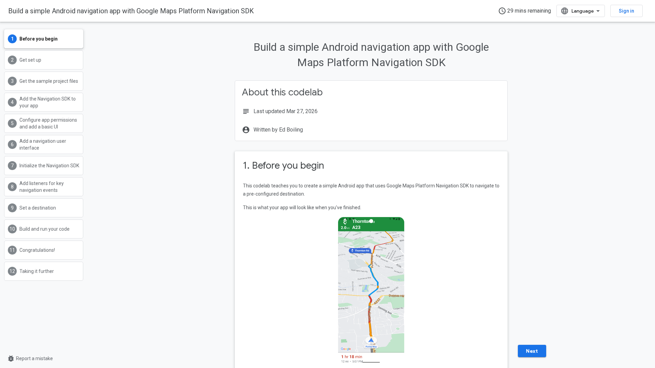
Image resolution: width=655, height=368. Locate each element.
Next (532, 351)
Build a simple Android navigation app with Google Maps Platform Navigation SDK (131, 11)
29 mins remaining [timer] (524, 11)
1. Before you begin (283, 165)
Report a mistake (30, 358)
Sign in (626, 11)
